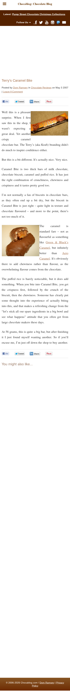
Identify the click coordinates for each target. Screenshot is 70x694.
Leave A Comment (13, 91)
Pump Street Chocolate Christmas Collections (38, 14)
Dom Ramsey (20, 87)
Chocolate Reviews (41, 87)
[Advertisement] (33, 51)
